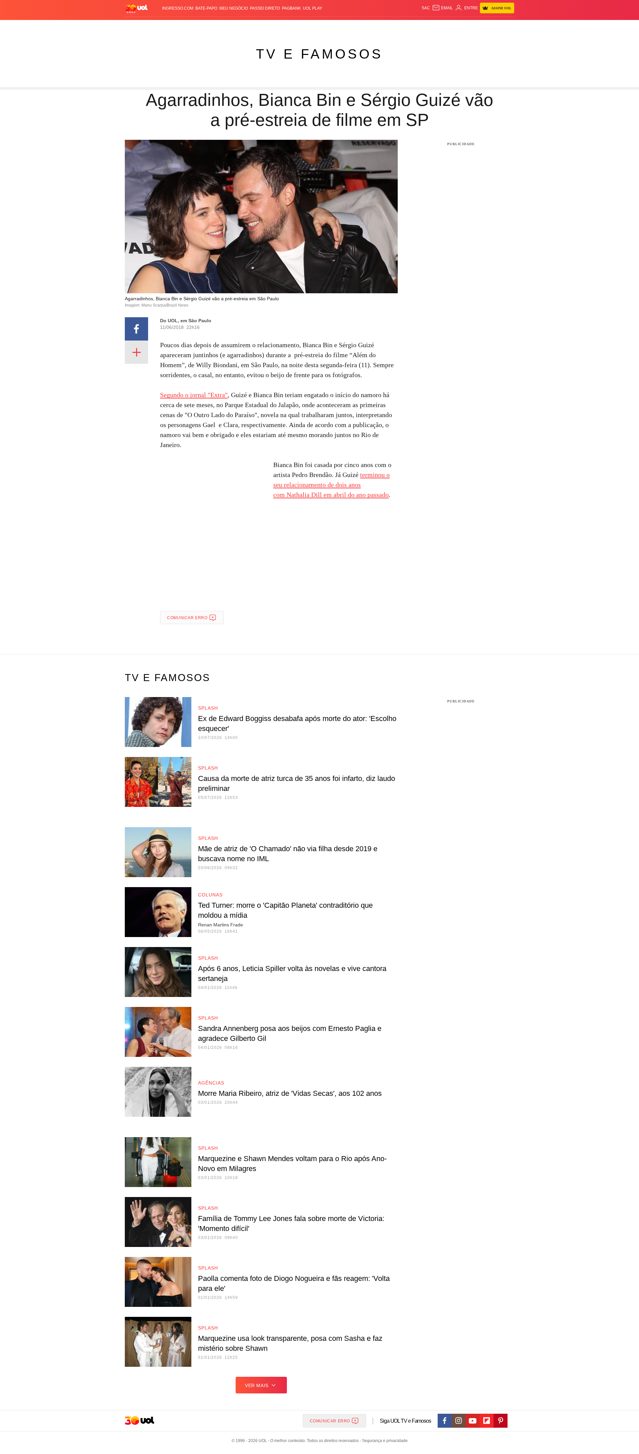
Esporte (299, 26)
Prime (456, 26)
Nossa (432, 26)
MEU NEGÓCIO (233, 8)
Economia (259, 26)
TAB (444, 26)
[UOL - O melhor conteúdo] (136, 8)
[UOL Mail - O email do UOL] (442, 8)
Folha (280, 26)
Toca (470, 26)
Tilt (379, 26)
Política (216, 26)
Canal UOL (410, 26)
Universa (341, 26)
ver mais (257, 1385)
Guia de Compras (499, 26)
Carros (237, 26)
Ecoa (390, 26)
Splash (319, 26)
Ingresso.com (177, 8)
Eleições (171, 26)
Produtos (131, 26)
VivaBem (363, 26)
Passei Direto (265, 8)
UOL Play (312, 8)
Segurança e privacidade (384, 1440)
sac (426, 8)
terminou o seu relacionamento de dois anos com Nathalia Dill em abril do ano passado (331, 484)
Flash (151, 26)
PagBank (291, 8)
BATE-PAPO (206, 8)
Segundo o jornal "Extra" (194, 394)
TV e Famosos (319, 54)
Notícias (194, 26)
